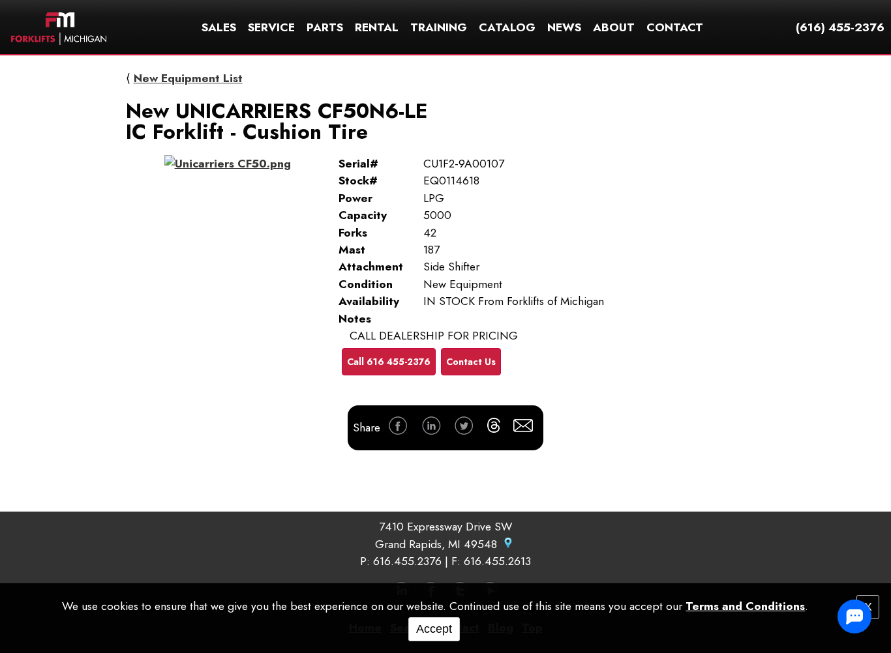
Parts (325, 27)
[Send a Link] (523, 428)
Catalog (507, 27)
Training (438, 27)
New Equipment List (188, 78)
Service (271, 27)
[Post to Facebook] (398, 428)
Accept (434, 628)
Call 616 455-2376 (388, 361)
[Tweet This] (464, 428)
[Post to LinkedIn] (431, 428)
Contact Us (471, 361)
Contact (674, 27)
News (564, 27)
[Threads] (494, 428)
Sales (219, 27)
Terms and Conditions (745, 606)
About (614, 27)
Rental (377, 27)
